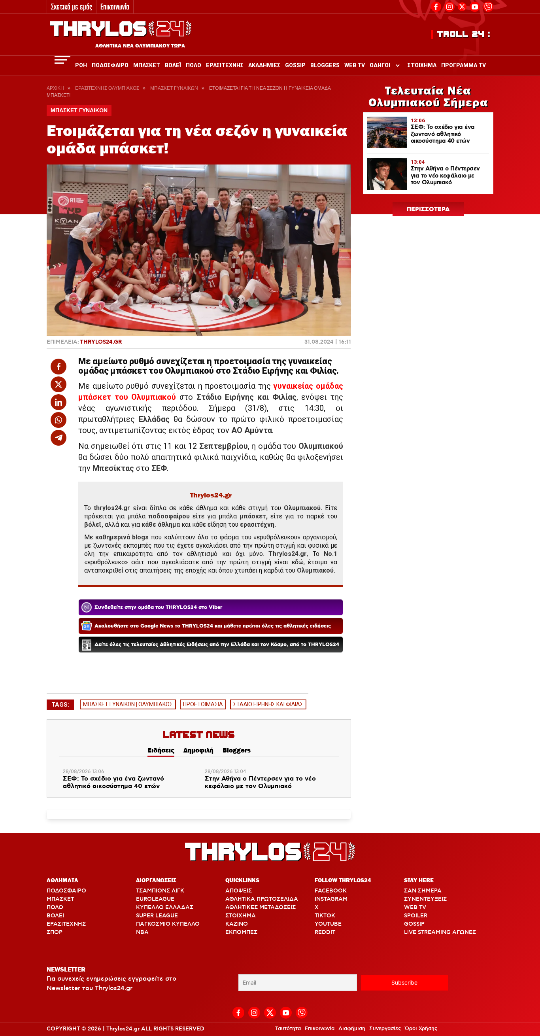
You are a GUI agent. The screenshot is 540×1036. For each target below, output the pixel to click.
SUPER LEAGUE (157, 915)
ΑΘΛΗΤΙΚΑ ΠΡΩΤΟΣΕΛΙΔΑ (261, 899)
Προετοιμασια (203, 704)
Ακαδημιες (264, 65)
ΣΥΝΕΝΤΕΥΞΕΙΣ (425, 899)
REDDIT (325, 932)
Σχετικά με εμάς (71, 6)
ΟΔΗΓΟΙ (380, 65)
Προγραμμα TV (463, 65)
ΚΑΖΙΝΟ (236, 924)
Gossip (295, 65)
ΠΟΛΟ (55, 907)
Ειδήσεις (160, 750)
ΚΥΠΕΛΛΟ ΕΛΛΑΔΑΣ (164, 907)
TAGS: (60, 704)
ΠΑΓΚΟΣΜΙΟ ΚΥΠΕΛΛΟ (168, 924)
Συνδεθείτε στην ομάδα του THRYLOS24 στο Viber (158, 607)
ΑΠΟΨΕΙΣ (238, 890)
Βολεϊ (173, 65)
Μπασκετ (146, 65)
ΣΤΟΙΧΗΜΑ (240, 915)
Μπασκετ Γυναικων (174, 88)
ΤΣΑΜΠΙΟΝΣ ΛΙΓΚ (160, 890)
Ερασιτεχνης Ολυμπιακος (107, 88)
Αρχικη (55, 88)
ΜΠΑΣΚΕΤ (60, 899)
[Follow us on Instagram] (449, 6)
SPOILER (415, 915)
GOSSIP (414, 924)
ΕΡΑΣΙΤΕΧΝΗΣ (66, 924)
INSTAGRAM (331, 899)
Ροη (81, 65)
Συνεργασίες (385, 1028)
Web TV (354, 65)
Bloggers (325, 65)
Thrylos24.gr (101, 342)
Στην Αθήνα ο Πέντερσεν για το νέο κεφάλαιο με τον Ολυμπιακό (260, 782)
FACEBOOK (331, 890)
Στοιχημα (422, 65)
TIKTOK (325, 915)
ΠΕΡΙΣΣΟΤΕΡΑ (428, 210)
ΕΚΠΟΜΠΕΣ (241, 932)
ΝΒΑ (142, 932)
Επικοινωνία (114, 6)
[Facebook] (436, 6)
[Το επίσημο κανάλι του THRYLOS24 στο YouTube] (475, 6)
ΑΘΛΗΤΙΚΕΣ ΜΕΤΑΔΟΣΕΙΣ (260, 907)
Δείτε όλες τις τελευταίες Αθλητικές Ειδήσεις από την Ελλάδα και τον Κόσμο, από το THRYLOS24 (216, 644)
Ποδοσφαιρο (110, 65)
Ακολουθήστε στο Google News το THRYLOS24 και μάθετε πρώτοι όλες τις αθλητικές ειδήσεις (212, 626)
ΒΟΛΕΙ (55, 915)
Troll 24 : (464, 34)
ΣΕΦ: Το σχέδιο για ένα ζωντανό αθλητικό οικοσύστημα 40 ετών (113, 782)
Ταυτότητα (288, 1028)
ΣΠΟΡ (54, 932)
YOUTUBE (328, 924)
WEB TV (415, 907)
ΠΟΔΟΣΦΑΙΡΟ (66, 890)
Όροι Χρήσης (421, 1028)
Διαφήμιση (351, 1028)
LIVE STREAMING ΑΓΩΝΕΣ (440, 932)
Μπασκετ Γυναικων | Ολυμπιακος (128, 704)
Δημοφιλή (198, 750)
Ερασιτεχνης (225, 65)
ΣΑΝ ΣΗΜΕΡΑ (423, 890)
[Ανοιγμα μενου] (62, 60)
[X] (462, 7)
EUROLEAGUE (155, 899)
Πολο (193, 65)
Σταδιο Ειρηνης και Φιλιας (268, 704)
